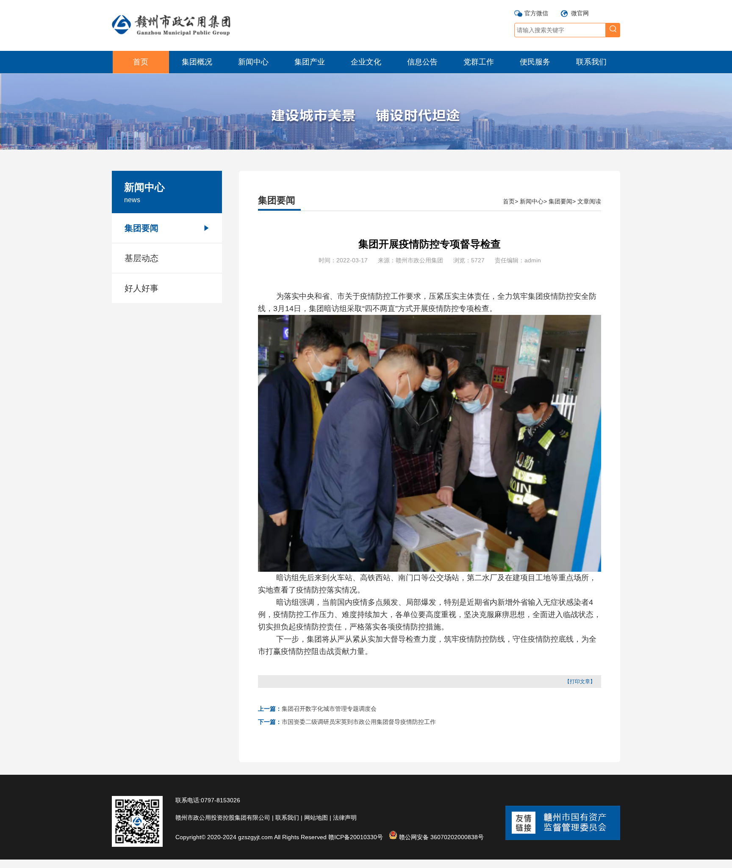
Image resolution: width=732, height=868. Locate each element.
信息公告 (422, 62)
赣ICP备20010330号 (355, 837)
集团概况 (197, 62)
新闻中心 (253, 62)
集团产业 (309, 62)
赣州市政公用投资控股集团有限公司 (222, 817)
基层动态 (141, 258)
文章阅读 (589, 201)
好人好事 (141, 288)
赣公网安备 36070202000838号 (440, 836)
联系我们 (591, 62)
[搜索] (613, 30)
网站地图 (316, 817)
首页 (140, 62)
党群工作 (478, 62)
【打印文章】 (580, 681)
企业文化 (366, 62)
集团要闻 (141, 228)
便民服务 (535, 62)
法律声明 (345, 817)
